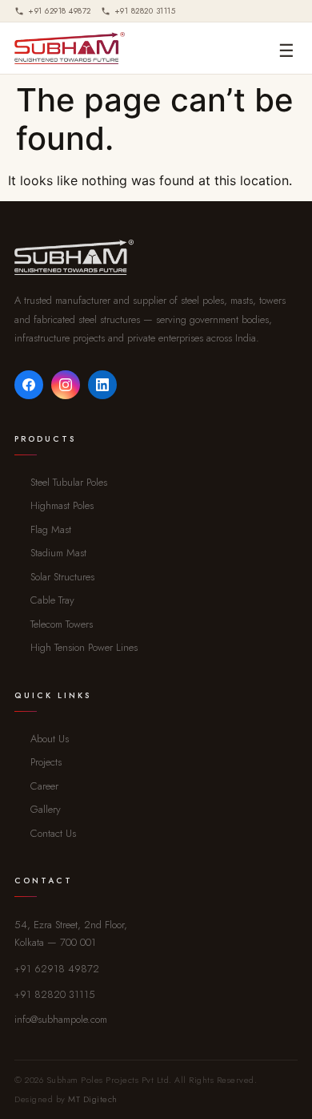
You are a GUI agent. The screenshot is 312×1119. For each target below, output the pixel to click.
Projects (46, 762)
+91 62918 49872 (56, 968)
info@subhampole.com (60, 1019)
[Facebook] (28, 384)
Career (44, 786)
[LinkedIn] (102, 384)
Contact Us (53, 833)
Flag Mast (50, 529)
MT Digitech (93, 1099)
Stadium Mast (58, 552)
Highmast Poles (62, 505)
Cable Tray (52, 600)
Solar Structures (62, 576)
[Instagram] (65, 384)
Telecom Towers (61, 624)
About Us (49, 738)
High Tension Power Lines (84, 647)
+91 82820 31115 (54, 994)
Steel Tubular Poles (68, 482)
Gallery (45, 809)
